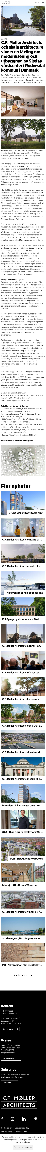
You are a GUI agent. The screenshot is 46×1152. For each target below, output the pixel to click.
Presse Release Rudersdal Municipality (17, 441)
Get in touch (8, 1029)
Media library (8, 1058)
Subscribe (7, 1083)
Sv (36, 2)
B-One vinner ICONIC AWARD (26, 512)
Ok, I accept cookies (23, 1147)
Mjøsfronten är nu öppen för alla (25, 592)
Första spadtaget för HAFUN (26, 858)
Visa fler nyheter (20, 975)
